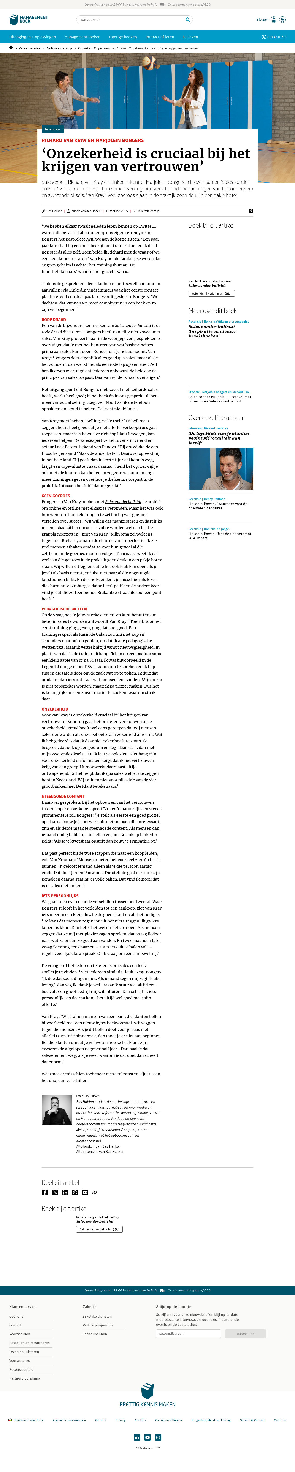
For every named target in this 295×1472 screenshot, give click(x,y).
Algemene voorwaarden (69, 1420)
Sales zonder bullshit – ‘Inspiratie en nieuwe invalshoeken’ (213, 331)
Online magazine (29, 48)
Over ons (16, 1316)
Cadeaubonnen (95, 1334)
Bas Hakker (54, 211)
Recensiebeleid (21, 1369)
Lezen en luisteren (24, 1352)
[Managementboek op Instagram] (158, 1437)
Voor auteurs (19, 1361)
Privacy (120, 1420)
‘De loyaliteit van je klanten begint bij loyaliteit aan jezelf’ (219, 438)
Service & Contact (252, 1420)
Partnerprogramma (24, 1378)
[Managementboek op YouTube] (147, 1437)
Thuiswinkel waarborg (28, 1420)
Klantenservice (22, 1306)
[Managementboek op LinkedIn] (137, 1437)
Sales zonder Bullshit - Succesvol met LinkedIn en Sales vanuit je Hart (220, 399)
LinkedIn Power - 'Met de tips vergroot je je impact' (220, 536)
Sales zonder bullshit (207, 286)
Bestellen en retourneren (29, 1343)
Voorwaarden (19, 1334)
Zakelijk (90, 1306)
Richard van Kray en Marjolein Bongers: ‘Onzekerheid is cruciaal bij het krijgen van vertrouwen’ (138, 48)
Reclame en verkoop (59, 48)
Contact (15, 1325)
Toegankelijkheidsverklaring (211, 1420)
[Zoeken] (187, 19)
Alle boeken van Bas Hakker (98, 1146)
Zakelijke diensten (97, 1316)
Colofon (100, 1420)
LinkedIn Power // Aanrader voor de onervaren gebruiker (218, 506)
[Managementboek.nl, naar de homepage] (28, 24)
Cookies (140, 1420)
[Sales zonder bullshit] (204, 253)
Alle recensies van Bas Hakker (100, 1152)
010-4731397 (276, 37)
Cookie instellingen (168, 1420)
